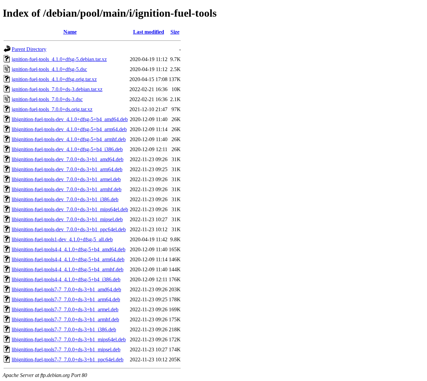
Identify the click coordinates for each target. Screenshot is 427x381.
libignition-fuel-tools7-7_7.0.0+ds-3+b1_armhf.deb (65, 319)
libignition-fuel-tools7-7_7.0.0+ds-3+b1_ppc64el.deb (67, 359)
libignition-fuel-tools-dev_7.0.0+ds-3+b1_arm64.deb (67, 169)
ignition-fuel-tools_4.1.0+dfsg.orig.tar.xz (54, 79)
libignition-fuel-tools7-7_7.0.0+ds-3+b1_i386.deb (64, 329)
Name (70, 32)
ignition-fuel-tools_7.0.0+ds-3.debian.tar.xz (57, 89)
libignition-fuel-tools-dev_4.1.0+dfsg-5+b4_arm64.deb (69, 129)
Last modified (148, 32)
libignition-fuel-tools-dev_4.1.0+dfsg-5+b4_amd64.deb (70, 119)
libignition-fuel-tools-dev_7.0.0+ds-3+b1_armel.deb (66, 179)
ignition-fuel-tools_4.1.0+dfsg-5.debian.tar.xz (59, 59)
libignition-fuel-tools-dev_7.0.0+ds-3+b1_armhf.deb (66, 189)
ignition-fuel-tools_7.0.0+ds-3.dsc (47, 99)
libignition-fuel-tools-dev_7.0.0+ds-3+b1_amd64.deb (67, 159)
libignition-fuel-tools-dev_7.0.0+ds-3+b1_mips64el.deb (70, 209)
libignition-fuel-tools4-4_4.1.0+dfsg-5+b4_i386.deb (66, 279)
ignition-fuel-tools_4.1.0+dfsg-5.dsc (49, 69)
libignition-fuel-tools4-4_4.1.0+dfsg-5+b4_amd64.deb (68, 249)
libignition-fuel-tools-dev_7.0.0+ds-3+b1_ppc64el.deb (69, 229)
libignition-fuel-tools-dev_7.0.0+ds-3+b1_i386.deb (65, 199)
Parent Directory (29, 49)
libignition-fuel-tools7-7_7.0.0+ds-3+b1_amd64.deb (66, 289)
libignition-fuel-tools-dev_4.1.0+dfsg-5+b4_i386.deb (67, 149)
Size (174, 32)
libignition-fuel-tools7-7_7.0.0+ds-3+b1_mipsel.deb (66, 349)
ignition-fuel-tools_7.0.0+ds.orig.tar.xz (52, 109)
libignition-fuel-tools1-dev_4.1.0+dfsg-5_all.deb (62, 239)
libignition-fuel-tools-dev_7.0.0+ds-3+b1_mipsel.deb (67, 219)
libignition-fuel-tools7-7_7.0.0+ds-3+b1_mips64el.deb (69, 339)
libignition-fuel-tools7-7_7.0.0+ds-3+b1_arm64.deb (66, 299)
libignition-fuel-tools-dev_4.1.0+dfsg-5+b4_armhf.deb (69, 139)
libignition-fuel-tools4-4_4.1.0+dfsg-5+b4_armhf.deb (67, 269)
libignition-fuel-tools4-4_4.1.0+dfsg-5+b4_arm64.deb (68, 259)
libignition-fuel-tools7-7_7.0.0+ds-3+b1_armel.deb (65, 309)
